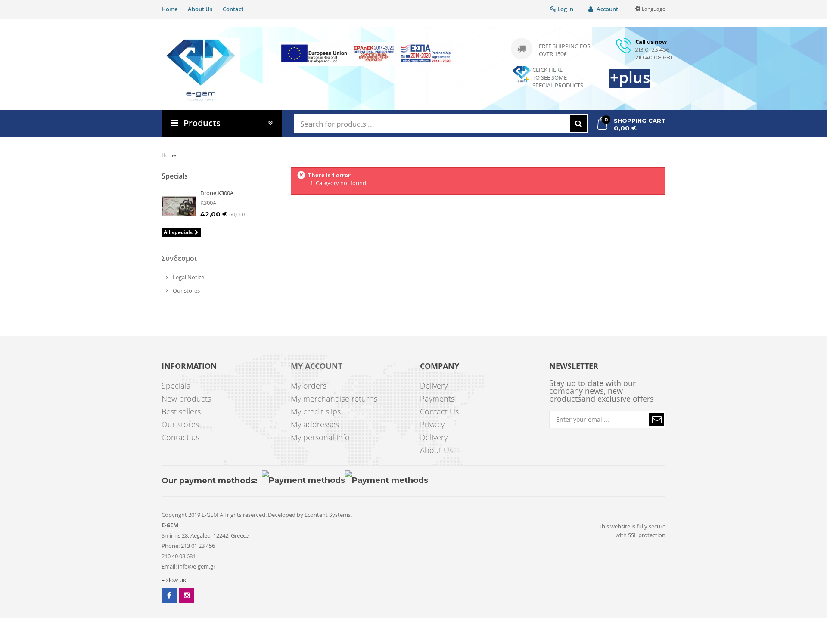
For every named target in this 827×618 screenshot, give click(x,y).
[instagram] (186, 595)
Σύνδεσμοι (179, 258)
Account (606, 9)
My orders (308, 385)
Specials (175, 176)
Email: (169, 566)
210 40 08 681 (653, 57)
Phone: (171, 546)
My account (316, 366)
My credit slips (316, 411)
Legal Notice (187, 277)
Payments (437, 398)
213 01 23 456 (652, 49)
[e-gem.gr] (201, 70)
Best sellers (181, 411)
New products (186, 398)
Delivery (434, 385)
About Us (200, 9)
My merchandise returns (334, 398)
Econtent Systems (328, 515)
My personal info (320, 437)
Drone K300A (216, 193)
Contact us (180, 437)
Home (169, 9)
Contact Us (439, 411)
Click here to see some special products (557, 77)
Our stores (185, 290)
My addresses (315, 424)
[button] (656, 419)
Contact (233, 9)
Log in (564, 9)
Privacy (432, 424)
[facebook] (169, 595)
